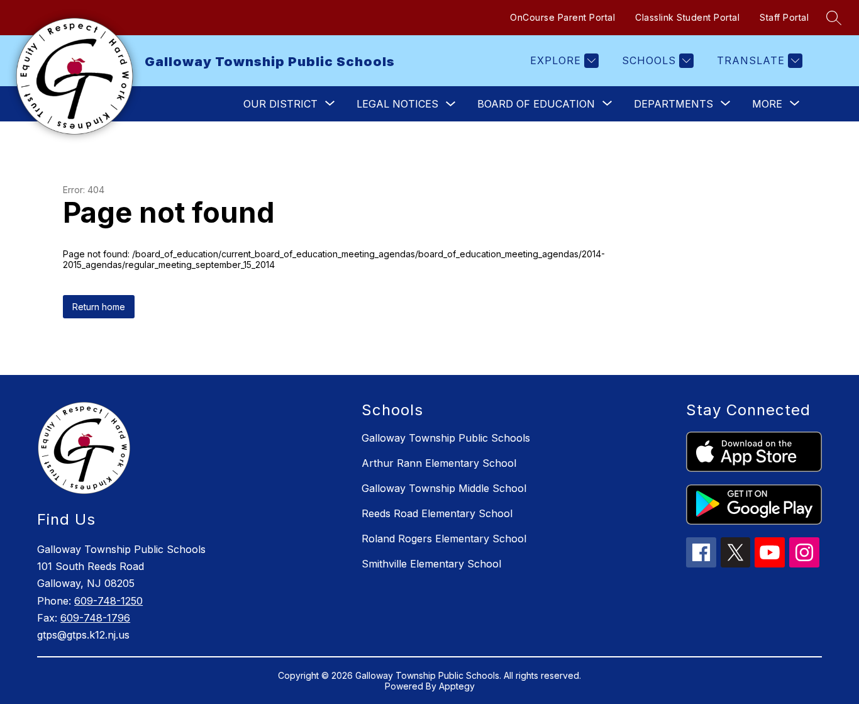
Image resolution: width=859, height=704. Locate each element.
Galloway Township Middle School (444, 488)
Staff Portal (784, 17)
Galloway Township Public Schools (446, 438)
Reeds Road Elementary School (437, 513)
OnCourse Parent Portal (562, 17)
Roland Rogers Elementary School (444, 538)
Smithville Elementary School (431, 563)
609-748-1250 (108, 601)
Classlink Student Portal (687, 17)
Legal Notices (397, 104)
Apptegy (457, 686)
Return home (98, 306)
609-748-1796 (95, 618)
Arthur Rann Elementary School (439, 463)
